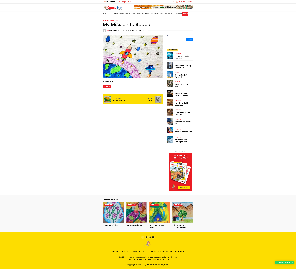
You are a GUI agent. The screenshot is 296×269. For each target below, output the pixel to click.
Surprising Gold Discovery (181, 104)
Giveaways (147, 13)
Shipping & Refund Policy (136, 265)
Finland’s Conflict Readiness (182, 57)
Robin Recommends (130, 13)
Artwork (106, 20)
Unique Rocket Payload (181, 76)
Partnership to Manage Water (181, 140)
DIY (111, 13)
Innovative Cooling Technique (183, 66)
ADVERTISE (143, 252)
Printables (140, 13)
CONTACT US (126, 252)
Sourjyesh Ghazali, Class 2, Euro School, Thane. (128, 30)
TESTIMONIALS (179, 252)
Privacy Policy (163, 265)
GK (108, 13)
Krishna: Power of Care (127, 2)
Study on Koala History (181, 85)
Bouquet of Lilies (111, 225)
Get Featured (163, 13)
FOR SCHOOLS (153, 252)
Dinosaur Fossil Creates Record (181, 94)
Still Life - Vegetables (119, 100)
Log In (173, 13)
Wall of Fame (154, 13)
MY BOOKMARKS (166, 252)
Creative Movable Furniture (182, 113)
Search (170, 36)
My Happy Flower (134, 225)
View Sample (179, 13)
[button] (170, 1)
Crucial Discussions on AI (183, 123)
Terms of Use (152, 265)
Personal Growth (119, 13)
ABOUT (135, 252)
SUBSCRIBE (185, 13)
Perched (150, 100)
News (104, 13)
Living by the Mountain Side (179, 226)
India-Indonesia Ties (183, 132)
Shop (169, 13)
